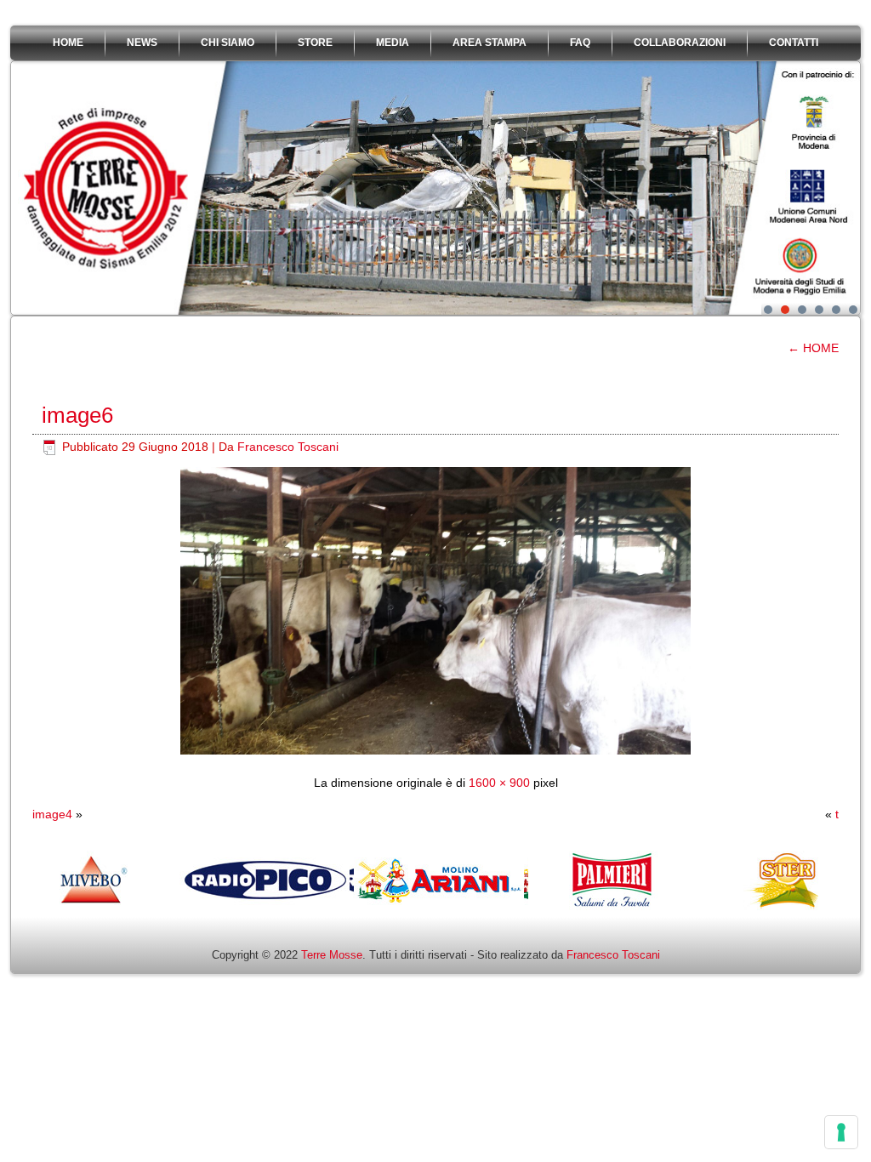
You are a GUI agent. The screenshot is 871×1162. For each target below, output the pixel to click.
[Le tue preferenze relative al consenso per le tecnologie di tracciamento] (841, 1132)
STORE (315, 42)
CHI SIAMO (227, 42)
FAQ (580, 42)
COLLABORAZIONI (680, 42)
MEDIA (392, 42)
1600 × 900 (499, 782)
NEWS (142, 42)
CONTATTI (793, 42)
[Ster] (705, 906)
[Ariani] (356, 906)
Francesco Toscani (288, 446)
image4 (52, 814)
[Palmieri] (530, 906)
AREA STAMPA (490, 42)
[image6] (435, 750)
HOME (68, 42)
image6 (77, 415)
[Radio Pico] (181, 906)
